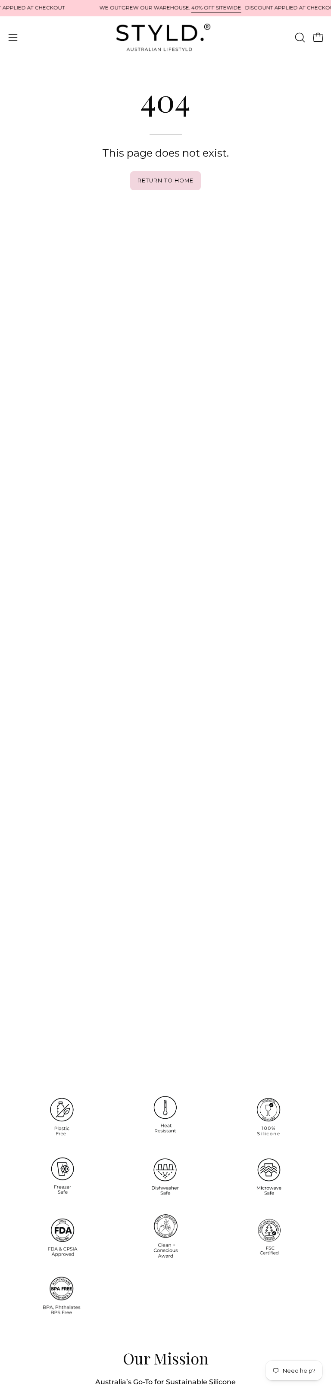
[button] (299, 37)
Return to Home (165, 180)
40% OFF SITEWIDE (216, 8)
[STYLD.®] (165, 37)
